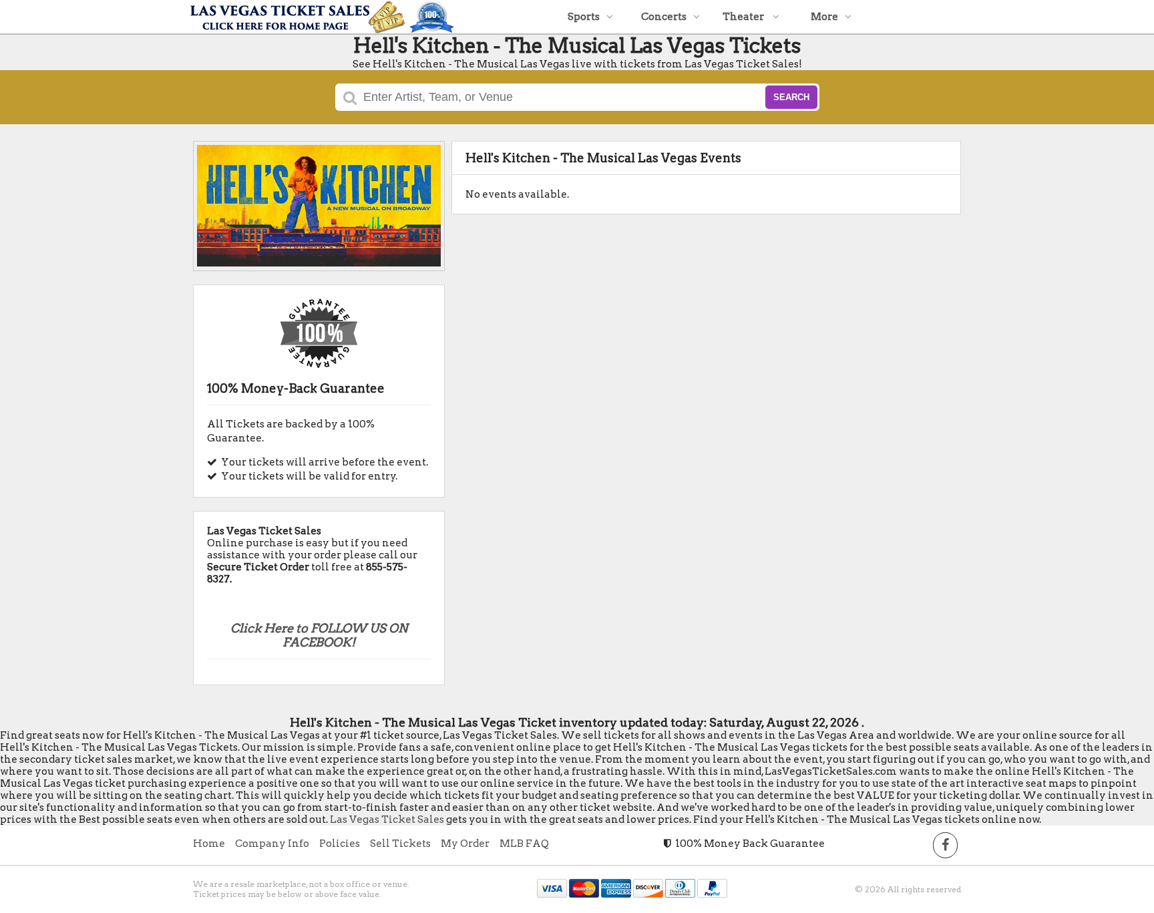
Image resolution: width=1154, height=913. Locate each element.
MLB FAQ (524, 844)
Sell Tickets (400, 844)
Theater (744, 17)
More (824, 17)
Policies (339, 844)
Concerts (664, 17)
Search (791, 97)
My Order (465, 844)
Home (209, 844)
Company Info (272, 844)
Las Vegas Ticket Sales (387, 819)
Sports (584, 17)
